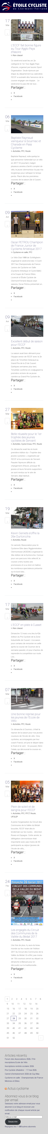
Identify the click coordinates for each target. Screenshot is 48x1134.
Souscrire (12, 1121)
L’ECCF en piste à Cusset (26, 624)
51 (8, 1038)
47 (19, 1033)
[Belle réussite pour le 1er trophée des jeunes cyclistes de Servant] (27, 419)
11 (18, 1004)
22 (14, 1013)
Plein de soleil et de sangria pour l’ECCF (23, 808)
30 (25, 1018)
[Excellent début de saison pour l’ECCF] (27, 326)
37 (31, 1023)
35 (19, 1023)
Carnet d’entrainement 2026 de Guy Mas (22, 1074)
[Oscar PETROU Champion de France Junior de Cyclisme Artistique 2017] (27, 225)
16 (14, 1008)
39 (8, 1028)
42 (25, 1028)
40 (14, 1028)
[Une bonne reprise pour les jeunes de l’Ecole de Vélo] (27, 699)
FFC (23, 151)
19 (31, 1008)
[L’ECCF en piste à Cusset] (27, 612)
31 (31, 1018)
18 (25, 1008)
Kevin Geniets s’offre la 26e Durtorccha (25, 535)
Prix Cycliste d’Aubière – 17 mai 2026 (20, 1070)
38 (37, 1023)
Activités (16, 151)
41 (19, 1028)
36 (25, 1023)
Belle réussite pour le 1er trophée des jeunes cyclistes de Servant (26, 437)
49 (31, 1033)
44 (37, 1028)
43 (31, 1028)
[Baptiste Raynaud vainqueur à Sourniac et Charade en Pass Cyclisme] (27, 124)
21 (8, 1013)
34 (14, 1023)
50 (37, 1033)
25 (31, 1013)
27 (8, 1018)
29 (19, 1018)
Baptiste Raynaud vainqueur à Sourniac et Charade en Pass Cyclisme (26, 142)
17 (19, 1008)
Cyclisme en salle (20, 252)
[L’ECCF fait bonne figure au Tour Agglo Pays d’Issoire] (27, 30)
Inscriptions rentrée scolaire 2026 (19, 1066)
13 (30, 1004)
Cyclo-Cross (26, 444)
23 (19, 1013)
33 (8, 1023)
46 (14, 1033)
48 (25, 1033)
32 (37, 1018)
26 (37, 1013)
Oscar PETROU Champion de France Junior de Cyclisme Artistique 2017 (27, 246)
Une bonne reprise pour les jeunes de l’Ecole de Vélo (26, 717)
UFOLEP (14, 817)
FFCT (27, 813)
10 (12, 1004)
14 (36, 1004)
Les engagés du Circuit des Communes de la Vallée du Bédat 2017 (25, 933)
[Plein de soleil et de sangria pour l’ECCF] (27, 792)
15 (8, 1008)
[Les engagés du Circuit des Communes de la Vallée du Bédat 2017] (27, 903)
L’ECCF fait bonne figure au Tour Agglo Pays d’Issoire (26, 49)
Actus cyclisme (18, 1088)
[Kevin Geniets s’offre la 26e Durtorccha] (27, 518)
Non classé (18, 55)
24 (25, 1013)
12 (24, 1004)
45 (8, 1033)
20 (37, 1008)
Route (28, 151)
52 (14, 1038)
